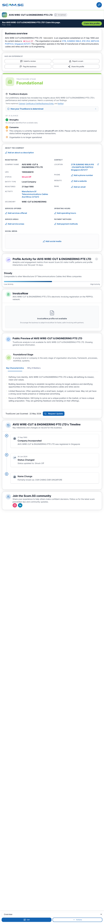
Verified (60, 103)
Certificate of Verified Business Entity (40, 103)
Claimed (22, 103)
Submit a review (30, 61)
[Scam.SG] (13, 5)
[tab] (15, 368)
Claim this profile (92, 23)
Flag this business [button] (29, 66)
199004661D (48, 38)
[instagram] (15, 505)
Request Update (55, 413)
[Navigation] (99, 5)
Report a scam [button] (77, 61)
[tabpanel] (52, 389)
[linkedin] (20, 505)
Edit (28, 920)
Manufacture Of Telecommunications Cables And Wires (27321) (35, 194)
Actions (79, 920)
